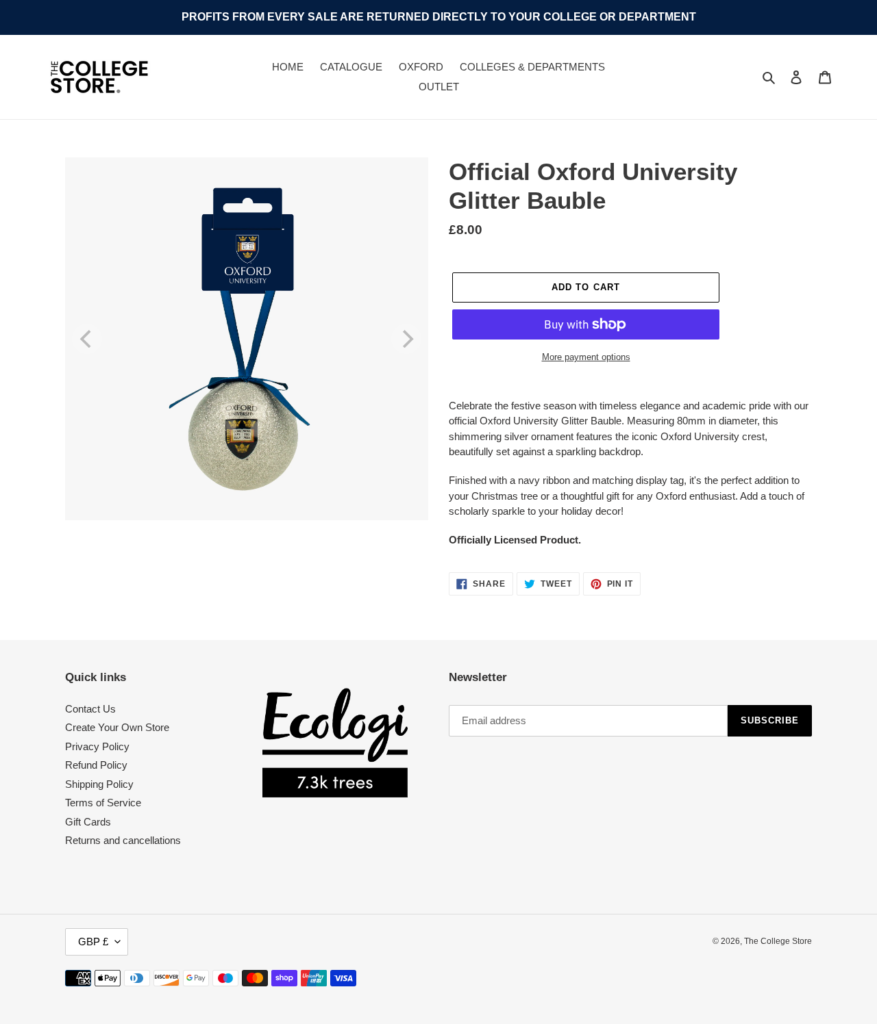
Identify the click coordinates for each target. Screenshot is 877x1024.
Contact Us (90, 709)
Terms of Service (103, 802)
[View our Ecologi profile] (335, 742)
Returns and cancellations (123, 840)
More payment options (586, 357)
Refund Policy (96, 765)
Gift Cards (88, 822)
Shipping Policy (99, 784)
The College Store (778, 941)
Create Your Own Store (117, 727)
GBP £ (93, 941)
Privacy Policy (97, 746)
